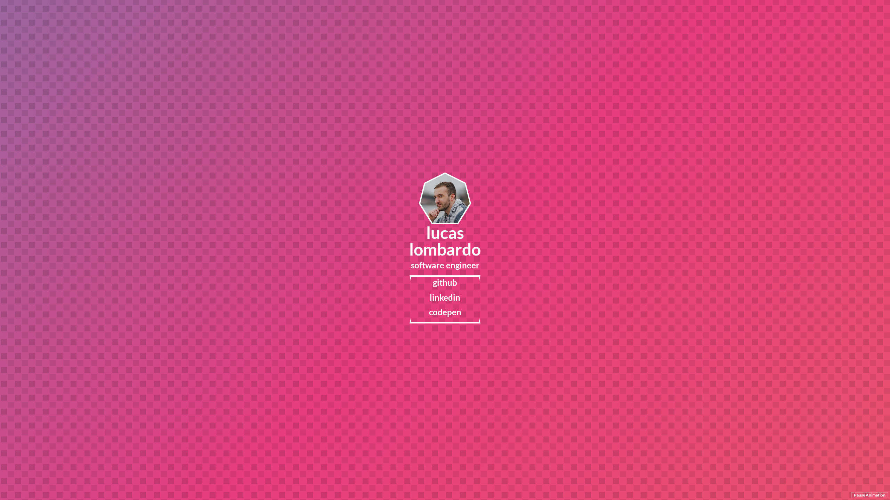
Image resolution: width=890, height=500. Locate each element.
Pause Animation (869, 495)
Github (445, 283)
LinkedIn (445, 297)
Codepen (445, 312)
